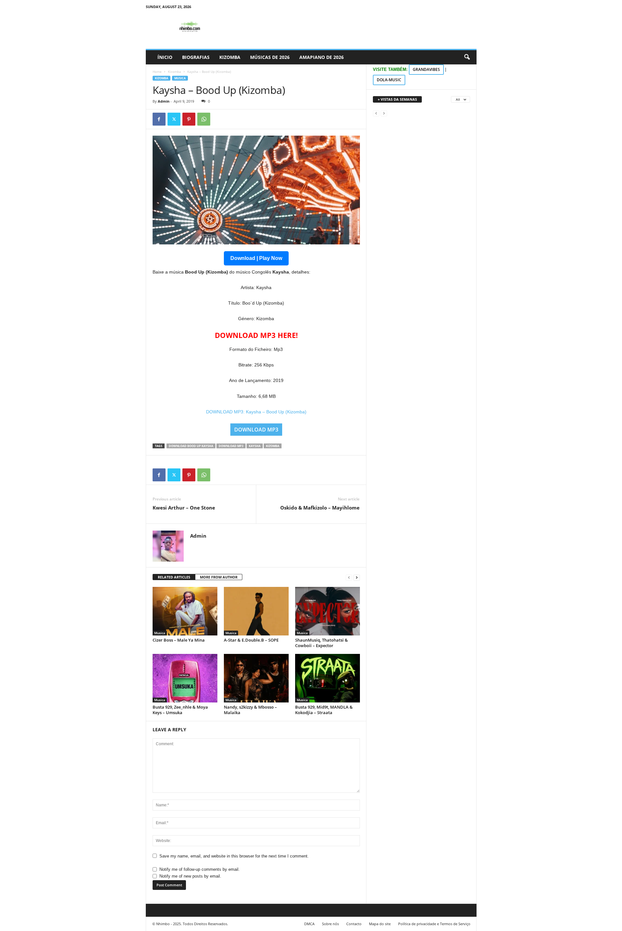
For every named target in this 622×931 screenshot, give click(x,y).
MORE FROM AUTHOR (218, 577)
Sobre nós (330, 923)
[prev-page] (349, 577)
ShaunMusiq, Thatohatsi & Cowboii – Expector (321, 642)
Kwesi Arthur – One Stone (184, 507)
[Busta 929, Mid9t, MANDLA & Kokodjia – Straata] (327, 678)
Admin (163, 101)
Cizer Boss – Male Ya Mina (179, 640)
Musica (180, 78)
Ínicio (164, 57)
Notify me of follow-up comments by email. (199, 869)
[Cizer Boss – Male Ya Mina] (185, 611)
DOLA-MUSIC (389, 80)
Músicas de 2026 (270, 57)
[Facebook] (159, 119)
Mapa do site (380, 923)
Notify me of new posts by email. (190, 876)
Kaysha (254, 446)
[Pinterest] (188, 119)
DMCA (309, 923)
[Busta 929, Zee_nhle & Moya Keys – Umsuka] (185, 678)
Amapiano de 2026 (321, 57)
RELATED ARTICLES (174, 577)
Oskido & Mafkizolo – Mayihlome (320, 507)
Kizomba (229, 57)
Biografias (196, 57)
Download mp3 (231, 446)
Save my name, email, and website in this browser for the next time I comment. (234, 856)
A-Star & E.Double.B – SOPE (251, 640)
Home (157, 71)
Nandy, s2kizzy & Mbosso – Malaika (250, 709)
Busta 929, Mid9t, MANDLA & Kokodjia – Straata (324, 709)
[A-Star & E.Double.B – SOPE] (256, 611)
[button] (467, 57)
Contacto (354, 923)
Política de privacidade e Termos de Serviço (434, 923)
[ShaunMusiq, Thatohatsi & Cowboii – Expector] (327, 611)
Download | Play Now (256, 258)
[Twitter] (173, 119)
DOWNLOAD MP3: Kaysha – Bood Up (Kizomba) (256, 411)
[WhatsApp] (203, 119)
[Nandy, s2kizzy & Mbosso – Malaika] (256, 678)
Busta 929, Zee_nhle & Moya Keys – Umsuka (180, 709)
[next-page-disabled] (384, 113)
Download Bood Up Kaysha (191, 446)
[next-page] (356, 577)
